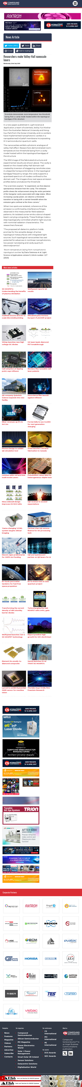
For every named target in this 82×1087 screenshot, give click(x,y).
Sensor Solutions (25, 1060)
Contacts (8, 1057)
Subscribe (9, 1053)
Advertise (8, 1050)
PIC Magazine (24, 1042)
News (6, 1033)
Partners (8, 1047)
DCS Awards (50, 1053)
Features (8, 1036)
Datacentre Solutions (27, 1064)
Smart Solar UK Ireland (28, 1057)
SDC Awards (50, 1056)
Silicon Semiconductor (28, 1039)
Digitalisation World (27, 1067)
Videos (7, 1043)
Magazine (8, 1040)
